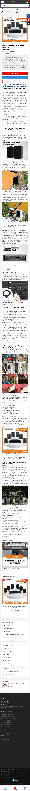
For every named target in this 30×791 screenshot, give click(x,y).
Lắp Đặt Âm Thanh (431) (8, 660)
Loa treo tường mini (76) (8, 628)
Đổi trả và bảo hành (5, 731)
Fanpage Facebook (6, 739)
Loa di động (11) (6, 663)
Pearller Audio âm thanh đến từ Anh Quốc (19, 783)
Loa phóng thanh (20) (7, 657)
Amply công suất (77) (7, 666)
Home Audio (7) (6, 654)
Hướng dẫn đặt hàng (5, 735)
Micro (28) (5, 668)
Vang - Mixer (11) (6, 642)
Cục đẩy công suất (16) (8, 645)
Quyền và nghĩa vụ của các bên (7, 724)
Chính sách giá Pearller (5, 720)
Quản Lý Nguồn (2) (7, 651)
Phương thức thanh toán (6, 728)
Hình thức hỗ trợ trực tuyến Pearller (8, 718)
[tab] (4, 81)
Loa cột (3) (5, 637)
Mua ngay (16, 73)
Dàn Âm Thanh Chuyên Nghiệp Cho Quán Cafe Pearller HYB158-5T (15, 607)
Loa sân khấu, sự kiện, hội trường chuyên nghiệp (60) (14, 634)
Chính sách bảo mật (5, 726)
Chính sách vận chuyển (5, 733)
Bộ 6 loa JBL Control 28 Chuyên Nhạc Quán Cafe (17, 684)
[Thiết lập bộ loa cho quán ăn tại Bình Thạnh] (15, 555)
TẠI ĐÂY (11, 226)
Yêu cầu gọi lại (15, 77)
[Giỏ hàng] (27, 2)
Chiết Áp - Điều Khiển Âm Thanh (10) (10, 671)
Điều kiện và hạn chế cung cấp (7, 714)
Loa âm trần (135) (7, 625)
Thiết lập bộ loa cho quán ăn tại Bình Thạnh (11, 568)
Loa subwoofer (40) (7, 640)
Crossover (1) (6, 648)
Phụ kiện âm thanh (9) (8, 674)
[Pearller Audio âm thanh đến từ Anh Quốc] (15, 2)
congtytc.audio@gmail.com (9, 775)
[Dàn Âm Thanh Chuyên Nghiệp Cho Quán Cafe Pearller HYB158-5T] (15, 592)
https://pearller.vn (8, 777)
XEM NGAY (20, 458)
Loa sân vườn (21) (7, 631)
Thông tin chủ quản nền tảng (6, 722)
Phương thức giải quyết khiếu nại (7, 716)
